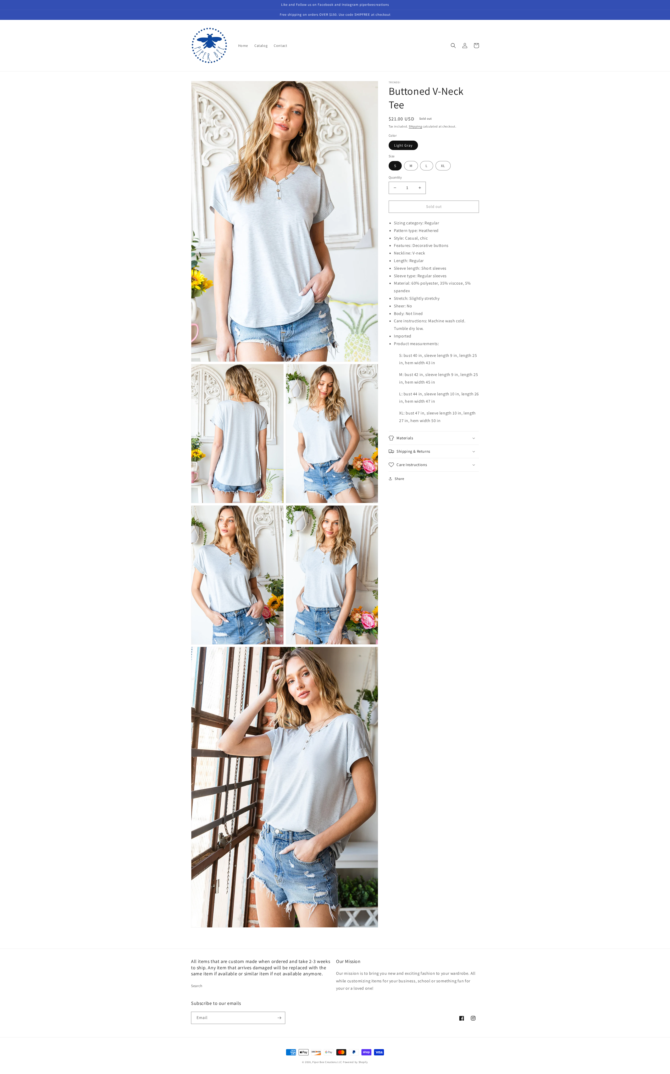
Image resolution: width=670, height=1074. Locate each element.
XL (443, 165)
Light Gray (403, 145)
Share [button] (399, 478)
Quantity (395, 177)
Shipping (415, 126)
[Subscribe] (279, 1018)
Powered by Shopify (355, 1062)
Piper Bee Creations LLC (327, 1062)
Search (197, 985)
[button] (453, 45)
